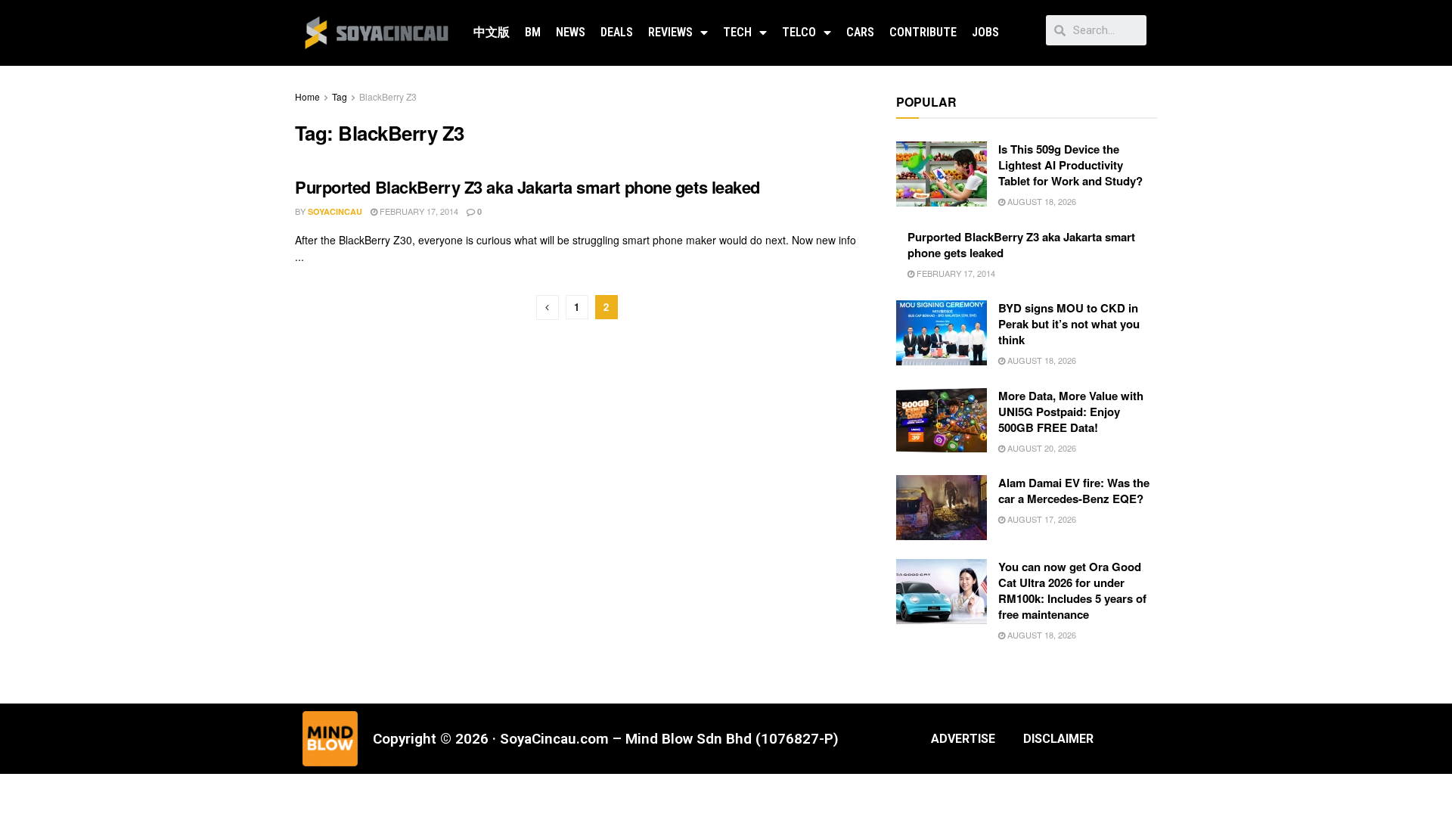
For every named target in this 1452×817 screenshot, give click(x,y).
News (570, 32)
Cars (860, 32)
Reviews (670, 32)
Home (307, 96)
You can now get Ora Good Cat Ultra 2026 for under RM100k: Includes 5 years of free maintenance (1072, 590)
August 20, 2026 (1040, 448)
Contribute (923, 32)
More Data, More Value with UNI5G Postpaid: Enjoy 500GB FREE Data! (1070, 411)
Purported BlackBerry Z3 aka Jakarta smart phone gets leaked (527, 187)
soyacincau (335, 211)
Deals (616, 32)
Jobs (985, 32)
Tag (339, 96)
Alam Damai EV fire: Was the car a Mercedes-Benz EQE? (1074, 490)
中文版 (491, 32)
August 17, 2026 (1040, 519)
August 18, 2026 (1040, 201)
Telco (799, 32)
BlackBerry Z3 (388, 96)
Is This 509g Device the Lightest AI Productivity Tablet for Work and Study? (1070, 165)
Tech (737, 32)
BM (533, 32)
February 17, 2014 (417, 211)
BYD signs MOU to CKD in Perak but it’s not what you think (1069, 324)
